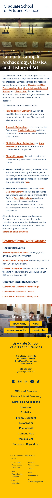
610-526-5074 (26, 369)
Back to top (48, 336)
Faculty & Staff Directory (26, 396)
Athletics (26, 412)
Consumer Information (15, 482)
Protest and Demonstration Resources (17, 465)
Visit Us (35, 324)
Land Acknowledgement (35, 480)
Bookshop (26, 407)
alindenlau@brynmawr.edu (15, 231)
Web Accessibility (33, 474)
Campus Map (26, 433)
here (27, 182)
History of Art (21, 91)
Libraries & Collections (26, 402)
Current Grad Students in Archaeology (21, 286)
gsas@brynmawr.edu (26, 371)
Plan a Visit (26, 428)
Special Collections (27, 130)
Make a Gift (26, 439)
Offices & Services (26, 391)
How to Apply (19, 324)
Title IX (31, 468)
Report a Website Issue (33, 463)
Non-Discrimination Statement (16, 474)
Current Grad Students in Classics (18, 291)
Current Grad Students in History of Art (21, 296)
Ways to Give (39, 330)
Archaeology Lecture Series (16, 252)
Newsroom (26, 423)
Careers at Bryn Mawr (26, 444)
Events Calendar (26, 418)
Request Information (16, 330)
